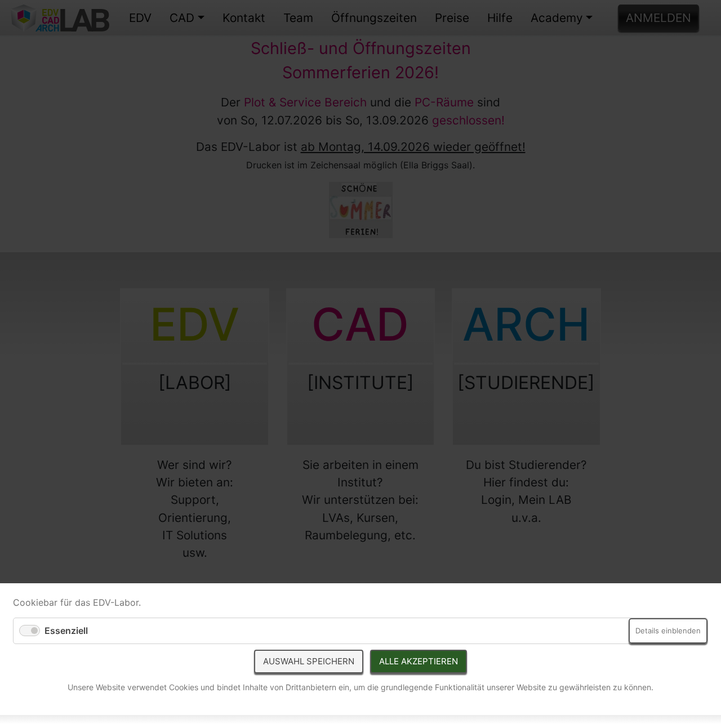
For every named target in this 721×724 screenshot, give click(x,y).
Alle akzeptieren (418, 661)
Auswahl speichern (308, 661)
